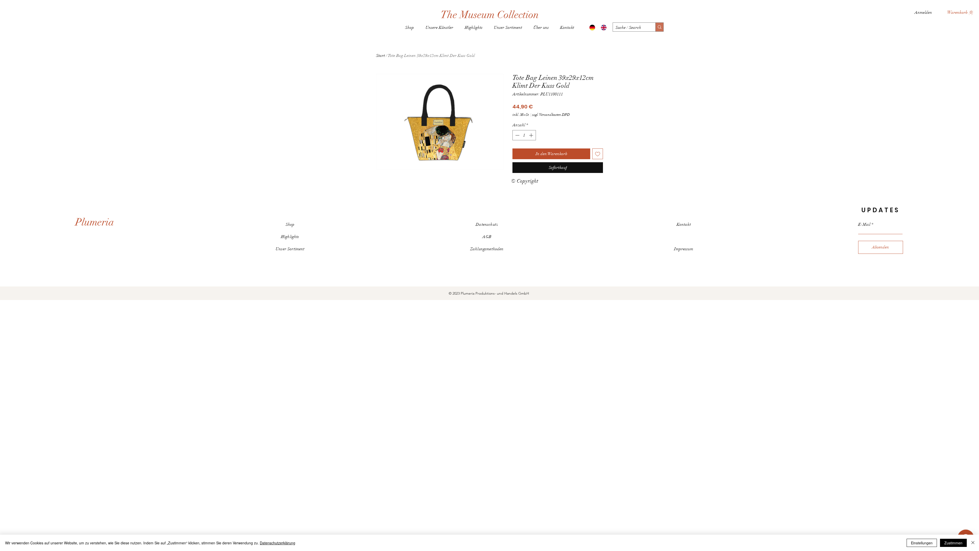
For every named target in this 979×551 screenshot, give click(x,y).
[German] (591, 27)
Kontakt (684, 224)
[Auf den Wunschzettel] (597, 153)
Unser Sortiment (290, 249)
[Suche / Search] (659, 27)
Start (380, 55)
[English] (602, 27)
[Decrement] (516, 135)
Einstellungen (922, 542)
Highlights (290, 236)
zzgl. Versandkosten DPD (551, 114)
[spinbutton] (524, 135)
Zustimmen (953, 542)
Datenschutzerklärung (277, 542)
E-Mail (864, 224)
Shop (290, 224)
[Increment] (531, 135)
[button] (960, 12)
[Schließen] (973, 543)
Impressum (683, 249)
